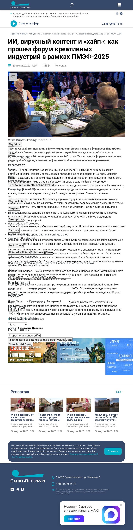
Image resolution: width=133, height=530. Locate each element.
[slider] (66, 173)
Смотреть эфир (29, 23)
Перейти (74, 518)
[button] (121, 13)
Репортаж (60, 65)
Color (11, 276)
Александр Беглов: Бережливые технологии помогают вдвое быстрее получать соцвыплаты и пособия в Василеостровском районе (51, 14)
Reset (36, 339)
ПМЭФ (46, 65)
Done (69, 339)
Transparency (37, 276)
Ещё (118, 392)
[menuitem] (66, 234)
